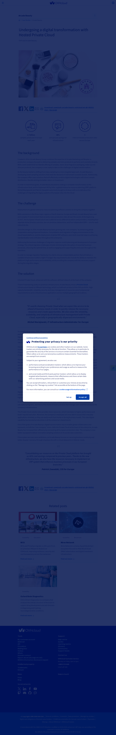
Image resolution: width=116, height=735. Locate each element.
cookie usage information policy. (72, 389)
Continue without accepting (37, 337)
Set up (68, 397)
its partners (42, 347)
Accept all (83, 397)
